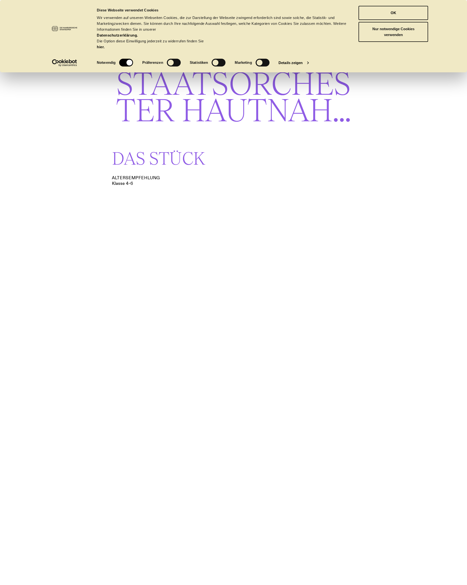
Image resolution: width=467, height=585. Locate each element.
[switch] (174, 62)
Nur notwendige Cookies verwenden (393, 32)
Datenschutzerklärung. (117, 35)
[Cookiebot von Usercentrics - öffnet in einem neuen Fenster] (64, 62)
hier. (101, 47)
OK (393, 13)
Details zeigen (290, 63)
